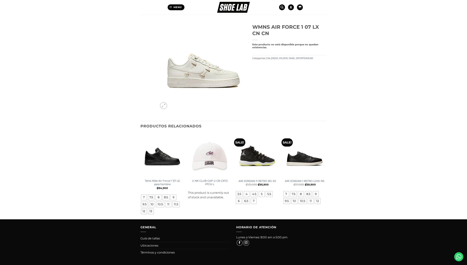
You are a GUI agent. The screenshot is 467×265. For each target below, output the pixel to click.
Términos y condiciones (157, 252)
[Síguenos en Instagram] (246, 243)
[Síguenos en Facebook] (240, 243)
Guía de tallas (150, 238)
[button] (176, 7)
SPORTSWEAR (304, 58)
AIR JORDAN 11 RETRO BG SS (257, 181)
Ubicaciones (149, 245)
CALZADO (272, 58)
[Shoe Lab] (233, 7)
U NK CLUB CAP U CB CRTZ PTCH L (210, 182)
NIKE (292, 58)
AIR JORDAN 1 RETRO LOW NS (304, 181)
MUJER (283, 58)
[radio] (144, 197)
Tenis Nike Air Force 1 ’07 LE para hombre (162, 182)
